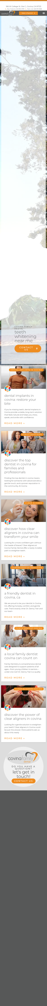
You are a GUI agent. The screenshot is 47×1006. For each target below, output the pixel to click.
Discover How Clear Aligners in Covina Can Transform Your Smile (21, 533)
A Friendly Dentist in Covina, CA (20, 595)
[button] (43, 13)
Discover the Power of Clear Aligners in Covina (22, 717)
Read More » (14, 423)
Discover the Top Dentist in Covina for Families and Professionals (20, 466)
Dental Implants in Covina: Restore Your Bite (20, 400)
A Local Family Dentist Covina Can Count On (21, 656)
